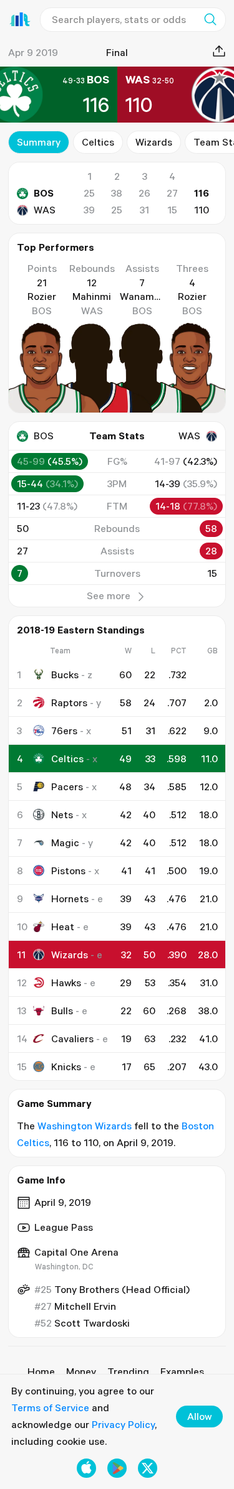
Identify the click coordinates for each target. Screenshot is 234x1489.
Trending (128, 1371)
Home (41, 1371)
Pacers (67, 786)
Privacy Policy (123, 1424)
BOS (44, 193)
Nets (62, 814)
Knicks (66, 1066)
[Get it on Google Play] (117, 1468)
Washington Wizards (84, 1125)
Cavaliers (72, 1038)
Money (81, 1371)
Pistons (68, 870)
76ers (64, 730)
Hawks (66, 982)
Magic (65, 842)
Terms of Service (50, 1407)
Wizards (153, 142)
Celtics (98, 142)
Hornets (70, 898)
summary (39, 142)
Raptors (69, 702)
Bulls (62, 1010)
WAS (45, 210)
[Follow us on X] (148, 1468)
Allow (199, 1416)
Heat (62, 926)
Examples (182, 1371)
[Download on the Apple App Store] (86, 1468)
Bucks (65, 674)
